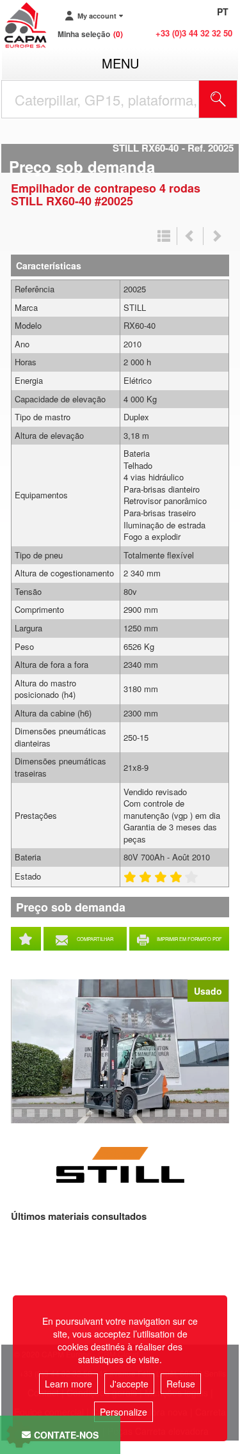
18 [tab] (227, 1118)
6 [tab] (71, 1118)
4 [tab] (45, 1118)
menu (120, 63)
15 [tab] (189, 1118)
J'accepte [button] (129, 1383)
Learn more (68, 1383)
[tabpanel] (120, 1051)
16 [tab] (201, 1118)
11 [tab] (137, 1118)
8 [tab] (96, 1118)
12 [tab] (150, 1118)
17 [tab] (214, 1118)
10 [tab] (125, 1118)
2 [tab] (19, 1118)
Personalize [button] (123, 1411)
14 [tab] (176, 1118)
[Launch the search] (218, 99)
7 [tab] (83, 1118)
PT (222, 11)
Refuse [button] (180, 1383)
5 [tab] (58, 1118)
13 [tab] (163, 1118)
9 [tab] (109, 1118)
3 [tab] (32, 1118)
